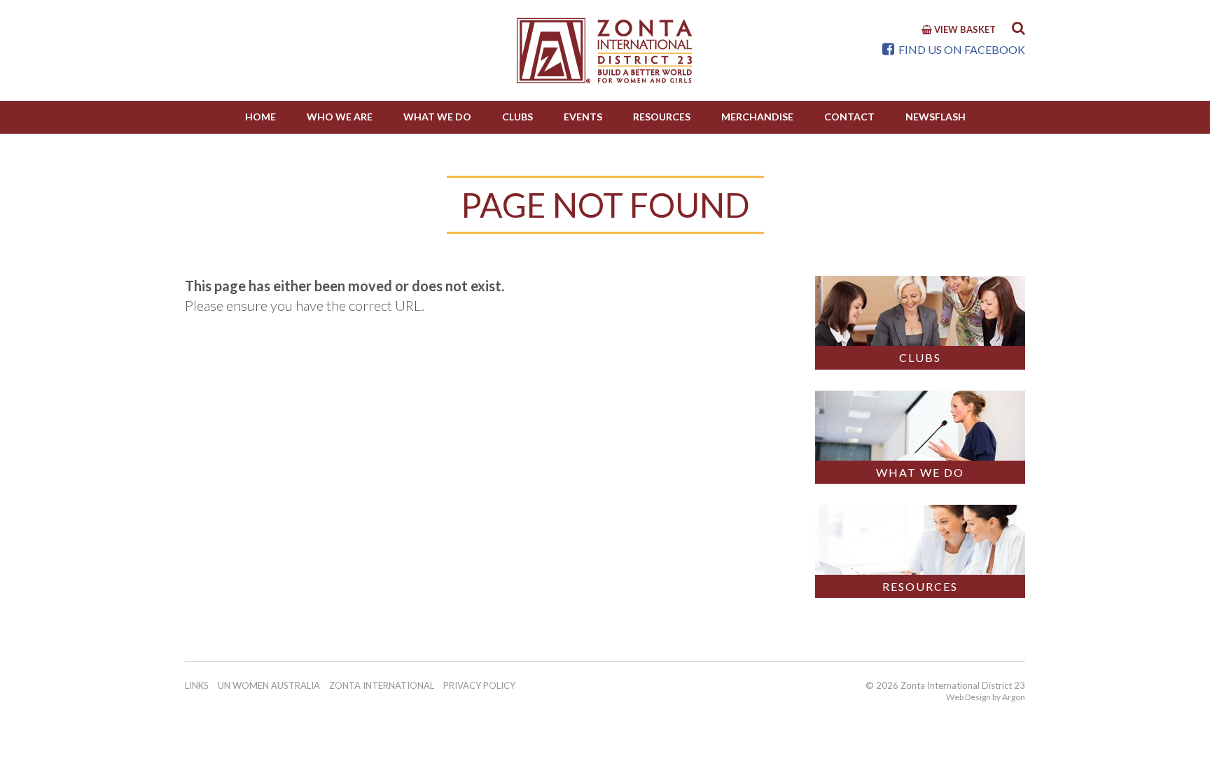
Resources (661, 117)
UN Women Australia (269, 685)
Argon (1013, 697)
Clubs (517, 117)
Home (260, 117)
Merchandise (757, 117)
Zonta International (381, 685)
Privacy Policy (479, 685)
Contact (849, 117)
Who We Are (340, 117)
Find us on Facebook (960, 49)
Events (583, 117)
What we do (437, 117)
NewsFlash (935, 117)
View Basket (964, 29)
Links (197, 685)
